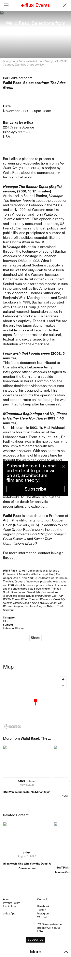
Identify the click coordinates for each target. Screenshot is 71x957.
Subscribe (35, 489)
